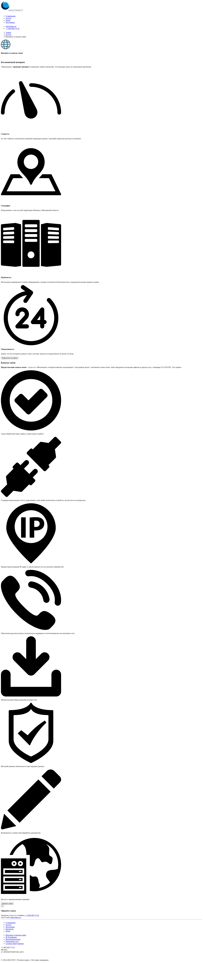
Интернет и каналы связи (16, 935)
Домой (8, 32)
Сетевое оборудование (15, 944)
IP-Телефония (11, 937)
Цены (8, 20)
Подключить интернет (10, 358)
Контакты (10, 929)
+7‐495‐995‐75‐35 (12, 28)
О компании (11, 16)
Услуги (8, 18)
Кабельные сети (12, 941)
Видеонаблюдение (13, 939)
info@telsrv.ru (11, 26)
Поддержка (10, 22)
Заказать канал (7, 903)
